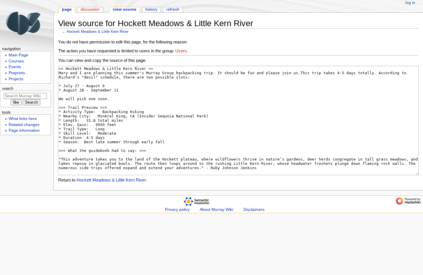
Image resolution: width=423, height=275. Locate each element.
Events (15, 67)
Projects (16, 79)
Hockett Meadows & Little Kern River (97, 31)
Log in (410, 3)
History (151, 9)
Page (67, 9)
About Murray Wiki (216, 209)
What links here (23, 119)
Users (181, 50)
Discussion (90, 9)
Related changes (24, 125)
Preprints (17, 73)
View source (124, 9)
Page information (24, 130)
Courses (16, 61)
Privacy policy (177, 209)
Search (7, 89)
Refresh (172, 9)
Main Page (18, 55)
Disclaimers (253, 209)
